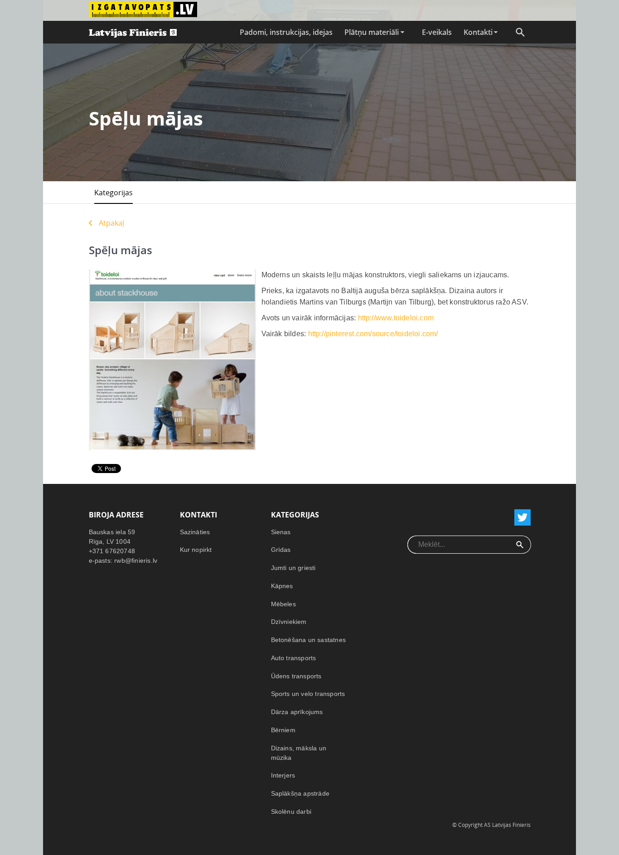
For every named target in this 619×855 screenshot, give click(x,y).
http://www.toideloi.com (396, 318)
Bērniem (283, 730)
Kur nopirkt (196, 549)
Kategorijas (113, 193)
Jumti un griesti (293, 567)
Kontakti (478, 32)
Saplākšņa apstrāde (300, 793)
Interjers (283, 775)
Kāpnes (282, 585)
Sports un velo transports (308, 693)
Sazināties (195, 532)
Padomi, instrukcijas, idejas (286, 32)
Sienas (281, 532)
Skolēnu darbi (291, 811)
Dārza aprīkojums (297, 711)
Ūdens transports (296, 676)
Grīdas (281, 549)
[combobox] (458, 545)
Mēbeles (283, 604)
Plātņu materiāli (371, 32)
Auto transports (293, 658)
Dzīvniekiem (289, 621)
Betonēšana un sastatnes (308, 639)
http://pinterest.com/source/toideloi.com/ (373, 334)
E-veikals (437, 32)
